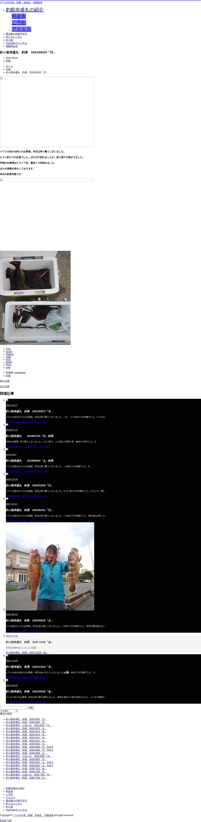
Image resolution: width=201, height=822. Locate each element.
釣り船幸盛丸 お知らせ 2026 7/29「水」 (29, 774)
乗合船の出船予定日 (16, 34)
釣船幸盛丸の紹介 (25, 9)
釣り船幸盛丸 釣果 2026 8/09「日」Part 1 (29, 750)
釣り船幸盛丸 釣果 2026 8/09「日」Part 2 (29, 747)
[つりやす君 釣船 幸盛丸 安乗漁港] (21, 2)
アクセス (21, 29)
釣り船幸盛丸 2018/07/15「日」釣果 (27, 446)
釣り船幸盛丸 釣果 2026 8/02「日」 (26, 759)
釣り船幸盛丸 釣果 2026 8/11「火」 (26, 741)
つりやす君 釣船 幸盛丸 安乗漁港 (34, 815)
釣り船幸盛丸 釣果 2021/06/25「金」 (27, 702)
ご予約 (19, 22)
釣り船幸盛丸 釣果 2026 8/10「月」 (26, 744)
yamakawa (19, 372)
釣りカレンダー (14, 37)
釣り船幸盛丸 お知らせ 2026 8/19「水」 (29, 725)
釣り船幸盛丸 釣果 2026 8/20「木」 (26, 722)
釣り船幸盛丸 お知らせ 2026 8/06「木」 (29, 756)
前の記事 (4, 381)
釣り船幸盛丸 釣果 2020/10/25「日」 (27, 496)
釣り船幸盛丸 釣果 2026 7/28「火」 (26, 778)
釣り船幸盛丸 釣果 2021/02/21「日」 (27, 520)
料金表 (19, 16)
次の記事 (4, 386)
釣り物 (9, 40)
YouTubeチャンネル (16, 43)
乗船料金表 (12, 46)
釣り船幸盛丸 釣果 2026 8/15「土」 (26, 728)
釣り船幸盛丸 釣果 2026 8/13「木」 (26, 734)
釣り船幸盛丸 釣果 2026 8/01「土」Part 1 (29, 765)
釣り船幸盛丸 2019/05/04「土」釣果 (27, 471)
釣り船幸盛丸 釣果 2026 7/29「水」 (26, 771)
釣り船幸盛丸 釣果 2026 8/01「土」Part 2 (29, 762)
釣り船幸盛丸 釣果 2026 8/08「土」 (26, 753)
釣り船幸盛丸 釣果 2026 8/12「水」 (26, 737)
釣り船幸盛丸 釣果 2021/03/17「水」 (27, 422)
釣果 (8, 61)
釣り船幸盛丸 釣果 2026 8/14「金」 (26, 731)
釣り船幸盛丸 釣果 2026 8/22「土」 (26, 719)
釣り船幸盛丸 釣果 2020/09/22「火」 (27, 631)
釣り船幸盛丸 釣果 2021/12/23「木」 (27, 677)
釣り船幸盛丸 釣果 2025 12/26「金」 (27, 652)
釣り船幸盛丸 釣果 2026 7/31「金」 (26, 768)
